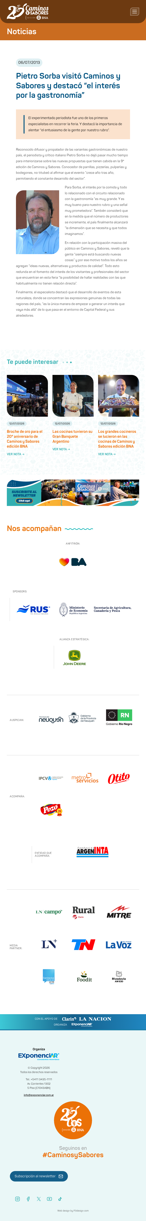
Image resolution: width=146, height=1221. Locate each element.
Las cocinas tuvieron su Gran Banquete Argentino (72, 436)
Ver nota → (15, 454)
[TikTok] (60, 1199)
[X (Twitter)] (39, 1199)
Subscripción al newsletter (35, 1176)
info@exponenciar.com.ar (39, 1095)
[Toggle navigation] (134, 11)
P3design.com (81, 1210)
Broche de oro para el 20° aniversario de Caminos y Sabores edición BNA (24, 439)
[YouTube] (49, 1199)
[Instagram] (17, 1199)
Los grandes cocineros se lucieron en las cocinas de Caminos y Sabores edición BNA (117, 439)
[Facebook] (28, 1199)
